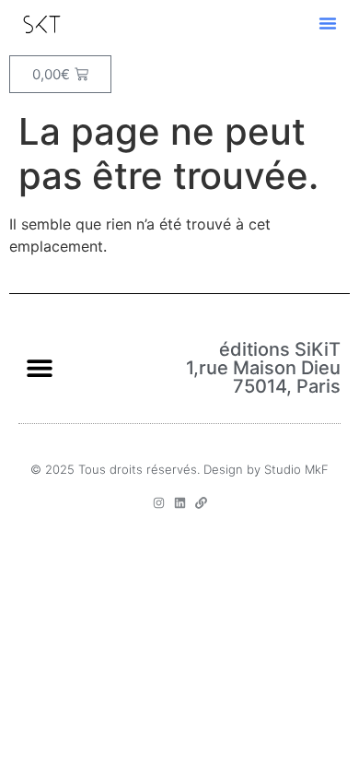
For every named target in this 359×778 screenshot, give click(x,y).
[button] (328, 23)
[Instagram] (159, 503)
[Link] (201, 503)
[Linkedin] (180, 503)
